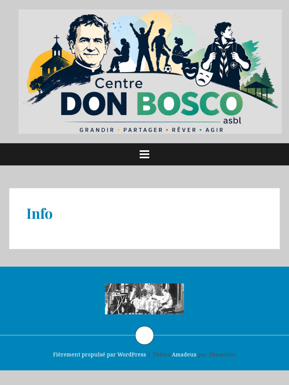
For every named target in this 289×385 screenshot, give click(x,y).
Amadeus (184, 354)
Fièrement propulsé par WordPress (99, 354)
